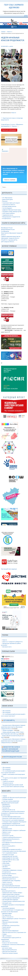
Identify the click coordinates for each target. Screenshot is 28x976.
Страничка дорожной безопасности (11, 837)
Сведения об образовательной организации (14, 797)
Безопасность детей (7, 835)
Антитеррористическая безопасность (12, 842)
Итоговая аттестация (8, 854)
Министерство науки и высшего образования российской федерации (11, 749)
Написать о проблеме (9, 179)
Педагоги (4, 924)
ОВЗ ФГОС (5, 866)
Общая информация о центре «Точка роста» (14, 918)
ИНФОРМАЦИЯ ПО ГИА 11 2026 (10, 860)
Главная (4, 796)
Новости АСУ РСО (7, 841)
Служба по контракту (8, 781)
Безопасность (6, 834)
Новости (13, 112)
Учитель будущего (7, 208)
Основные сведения (7, 799)
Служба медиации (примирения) (11, 898)
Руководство (5, 808)
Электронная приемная (8, 908)
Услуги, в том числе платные (9, 943)
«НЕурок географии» (8, 730)
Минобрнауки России (7, 228)
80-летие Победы (7, 875)
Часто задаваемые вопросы (9, 853)
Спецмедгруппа (6, 868)
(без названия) (6, 710)
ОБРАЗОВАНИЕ (6, 806)
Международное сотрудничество (11, 217)
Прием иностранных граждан (10, 953)
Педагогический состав (8, 809)
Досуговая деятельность (8, 891)
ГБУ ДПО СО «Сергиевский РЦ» (9, 240)
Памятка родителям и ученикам (10, 894)
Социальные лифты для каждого (11, 203)
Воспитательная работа (8, 846)
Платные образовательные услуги (11, 816)
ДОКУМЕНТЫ (6, 804)
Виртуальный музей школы (9, 949)
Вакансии (4, 201)
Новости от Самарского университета (12, 641)
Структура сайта (6, 861)
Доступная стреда (7, 948)
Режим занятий (6, 927)
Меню (15, 26)
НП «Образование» (7, 197)
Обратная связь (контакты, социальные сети (14, 932)
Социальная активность (8, 204)
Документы (5, 920)
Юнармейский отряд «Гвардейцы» (11, 880)
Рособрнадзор (5, 231)
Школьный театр (6, 903)
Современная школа (7, 215)
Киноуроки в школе (8, 783)
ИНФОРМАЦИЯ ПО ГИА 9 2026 (10, 858)
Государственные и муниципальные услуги (13, 901)
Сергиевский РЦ (9, 720)
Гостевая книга (6, 865)
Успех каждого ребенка (8, 213)
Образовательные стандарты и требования (13, 830)
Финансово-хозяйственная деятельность (13, 818)
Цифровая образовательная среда (11, 210)
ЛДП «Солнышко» (7, 936)
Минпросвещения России (8, 229)
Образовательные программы (10, 922)
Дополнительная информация (10, 930)
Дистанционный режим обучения (11, 885)
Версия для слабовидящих (9, 130)
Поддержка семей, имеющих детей (11, 211)
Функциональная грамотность (10, 877)
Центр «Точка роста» (7, 917)
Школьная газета (6, 647)
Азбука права (5, 863)
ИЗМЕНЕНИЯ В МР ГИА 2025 (9, 856)
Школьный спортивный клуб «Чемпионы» (13, 896)
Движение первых (7, 913)
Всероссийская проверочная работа (12, 849)
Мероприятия (6, 929)
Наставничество (6, 915)
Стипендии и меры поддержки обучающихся (14, 822)
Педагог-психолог (7, 882)
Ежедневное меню (7, 828)
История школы (6, 218)
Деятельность (6, 844)
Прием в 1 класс (6, 832)
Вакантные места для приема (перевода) (13, 820)
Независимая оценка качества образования (14, 851)
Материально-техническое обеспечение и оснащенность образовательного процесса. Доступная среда (13, 813)
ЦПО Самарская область (7, 241)
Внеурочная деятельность (9, 873)
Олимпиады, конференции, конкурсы (12, 870)
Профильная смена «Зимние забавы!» (12, 892)
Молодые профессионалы (9, 206)
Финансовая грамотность (9, 879)
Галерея (4, 934)
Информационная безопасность (10, 839)
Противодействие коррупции (9, 569)
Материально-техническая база (10, 925)
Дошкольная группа (7, 199)
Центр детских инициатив (9, 951)
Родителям (5, 847)
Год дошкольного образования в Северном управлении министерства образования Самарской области (13, 726)
